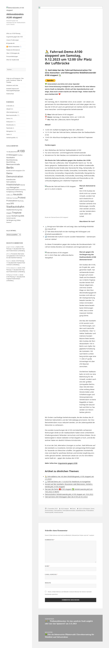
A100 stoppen (65, 508)
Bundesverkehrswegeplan (14, 170)
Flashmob (9, 128)
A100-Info (9, 106)
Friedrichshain (13, 184)
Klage (7, 187)
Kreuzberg (23, 189)
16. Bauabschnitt (11, 152)
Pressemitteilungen (12, 56)
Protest (22, 197)
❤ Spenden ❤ (10, 43)
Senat (8, 204)
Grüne (22, 185)
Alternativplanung (11, 112)
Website (48, 583)
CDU (23, 170)
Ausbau (20, 155)
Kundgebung (10, 191)
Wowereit (8, 222)
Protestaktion (11, 200)
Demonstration (14, 176)
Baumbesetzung (11, 160)
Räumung (20, 201)
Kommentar (50, 540)
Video (19, 220)
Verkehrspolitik (10, 138)
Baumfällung (10, 162)
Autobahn (10, 157)
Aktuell (8, 109)
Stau (20, 210)
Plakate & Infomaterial (13, 50)
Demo (8, 118)
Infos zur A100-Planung (13, 33)
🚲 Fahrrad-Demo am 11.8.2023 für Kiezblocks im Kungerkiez (67, 481)
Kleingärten (9, 131)
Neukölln (17, 194)
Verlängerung (11, 220)
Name (47, 566)
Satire (8, 134)
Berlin (10, 167)
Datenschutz (10, 94)
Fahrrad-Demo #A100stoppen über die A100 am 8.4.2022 (66, 497)
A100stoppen (12, 155)
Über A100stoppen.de (12, 53)
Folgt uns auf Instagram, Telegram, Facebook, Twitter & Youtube (15, 80)
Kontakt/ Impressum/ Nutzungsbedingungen (13, 89)
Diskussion (9, 122)
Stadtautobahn (15, 206)
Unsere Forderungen (12, 40)
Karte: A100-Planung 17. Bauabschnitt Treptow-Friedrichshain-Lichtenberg (15, 249)
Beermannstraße (11, 115)
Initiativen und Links (12, 85)
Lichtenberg (18, 192)
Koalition (17, 189)
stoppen (9, 213)
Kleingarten (14, 187)
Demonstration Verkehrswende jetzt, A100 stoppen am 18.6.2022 (69, 494)
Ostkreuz (9, 198)
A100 (21, 151)
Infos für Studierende (12, 60)
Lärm (11, 195)
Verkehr (8, 216)
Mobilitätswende (81, 510)
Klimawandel (10, 189)
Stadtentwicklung (12, 210)
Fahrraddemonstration (69, 510)
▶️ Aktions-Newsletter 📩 (14, 47)
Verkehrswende (11, 218)
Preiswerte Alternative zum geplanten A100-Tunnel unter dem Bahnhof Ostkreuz (15, 256)
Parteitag (14, 198)
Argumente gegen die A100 (14, 37)
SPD (12, 203)
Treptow (16, 212)
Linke (8, 195)
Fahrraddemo (11, 182)
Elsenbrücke (10, 125)
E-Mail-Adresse (51, 574)
